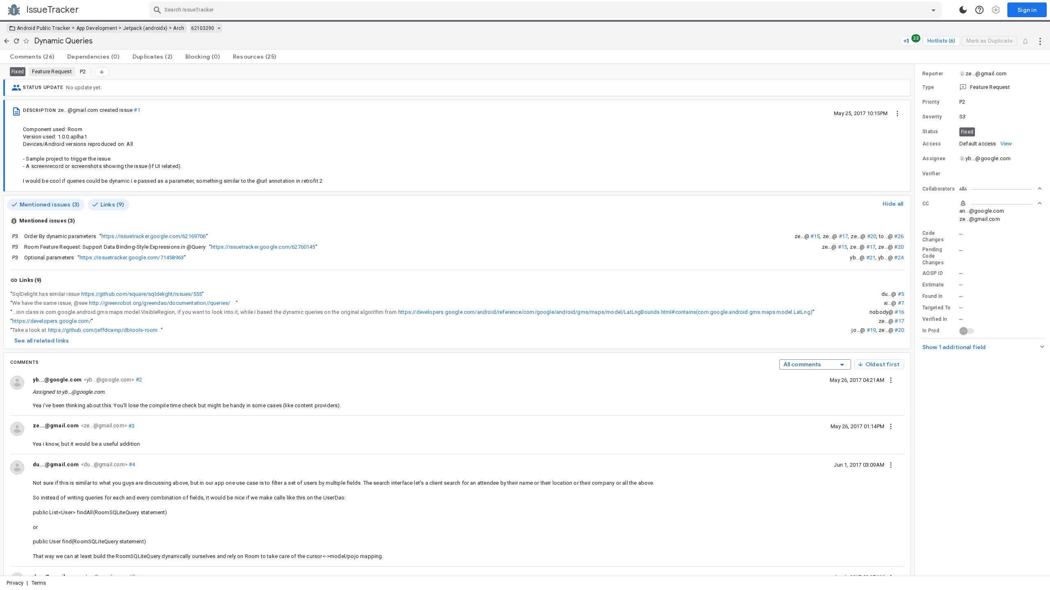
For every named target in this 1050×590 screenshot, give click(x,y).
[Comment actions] (890, 379)
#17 (843, 236)
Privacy (15, 583)
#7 (901, 303)
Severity (932, 117)
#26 (899, 236)
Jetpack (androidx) (145, 28)
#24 (899, 257)
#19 (871, 330)
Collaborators (938, 189)
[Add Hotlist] (102, 72)
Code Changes (933, 236)
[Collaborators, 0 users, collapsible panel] (1000, 188)
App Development (97, 28)
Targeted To (936, 308)
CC (925, 203)
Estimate (933, 285)
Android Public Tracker (44, 28)
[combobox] (546, 10)
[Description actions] (897, 113)
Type (928, 87)
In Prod (930, 331)
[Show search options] (933, 10)
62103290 (202, 28)
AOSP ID (932, 273)
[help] (979, 10)
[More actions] (1040, 41)
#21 (871, 257)
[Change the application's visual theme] (963, 10)
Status (930, 131)
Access (931, 144)
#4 (131, 464)
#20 (872, 236)
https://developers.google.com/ (51, 321)
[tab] (32, 57)
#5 (901, 294)
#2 (138, 380)
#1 (137, 110)
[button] (982, 87)
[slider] (916, 320)
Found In (932, 296)
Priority (930, 102)
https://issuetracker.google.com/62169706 (153, 236)
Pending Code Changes (933, 256)
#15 (815, 236)
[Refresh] (16, 41)
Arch (178, 28)
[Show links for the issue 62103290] (218, 28)
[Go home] (6, 41)
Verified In (934, 319)
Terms (39, 583)
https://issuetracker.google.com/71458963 (132, 257)
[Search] (157, 10)
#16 (899, 312)
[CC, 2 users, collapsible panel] (1000, 203)
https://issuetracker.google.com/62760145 (263, 247)
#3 (131, 425)
